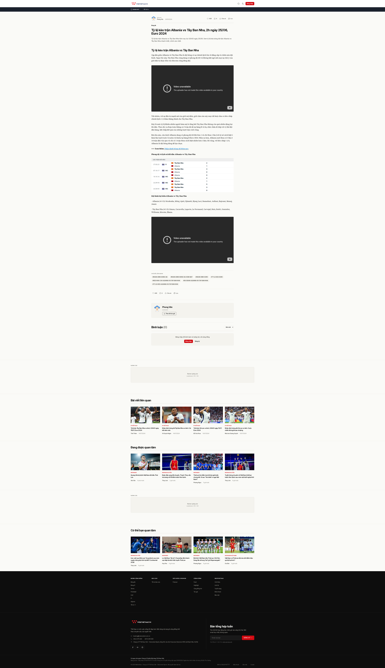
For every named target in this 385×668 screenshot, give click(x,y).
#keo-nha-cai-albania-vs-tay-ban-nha (166, 280)
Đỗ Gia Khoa (197, 433)
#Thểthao (134, 425)
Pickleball (133, 592)
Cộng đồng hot (198, 588)
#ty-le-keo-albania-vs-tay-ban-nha (165, 284)
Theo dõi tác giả (170, 313)
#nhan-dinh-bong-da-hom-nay (181, 277)
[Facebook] (133, 647)
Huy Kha (164, 563)
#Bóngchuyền (167, 472)
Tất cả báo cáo (156, 582)
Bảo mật (217, 595)
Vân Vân (133, 480)
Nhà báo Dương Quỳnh (231, 433)
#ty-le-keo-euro (217, 277)
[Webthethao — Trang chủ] (140, 4)
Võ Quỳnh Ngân (166, 433)
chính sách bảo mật (227, 642)
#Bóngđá (134, 472)
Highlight (196, 585)
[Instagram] (142, 647)
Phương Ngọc (197, 482)
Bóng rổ (133, 585)
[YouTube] (138, 647)
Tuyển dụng (218, 588)
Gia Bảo (227, 563)
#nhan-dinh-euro (202, 277)
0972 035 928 (149, 639)
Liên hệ (217, 585)
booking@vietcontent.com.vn (141, 636)
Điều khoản (218, 592)
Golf (132, 595)
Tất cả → (146, 9)
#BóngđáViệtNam (231, 555)
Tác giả (196, 592)
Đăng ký (197, 341)
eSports (133, 601)
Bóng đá (153, 25)
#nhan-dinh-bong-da (160, 277)
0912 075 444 (137, 639)
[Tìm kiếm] (238, 3)
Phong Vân (160, 19)
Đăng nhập (250, 3)
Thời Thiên (134, 433)
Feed (195, 582)
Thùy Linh (165, 480)
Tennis (132, 588)
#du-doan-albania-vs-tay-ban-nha (195, 280)
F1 (131, 598)
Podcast (175, 582)
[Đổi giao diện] (243, 3)
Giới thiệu (217, 582)
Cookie (252, 664)
